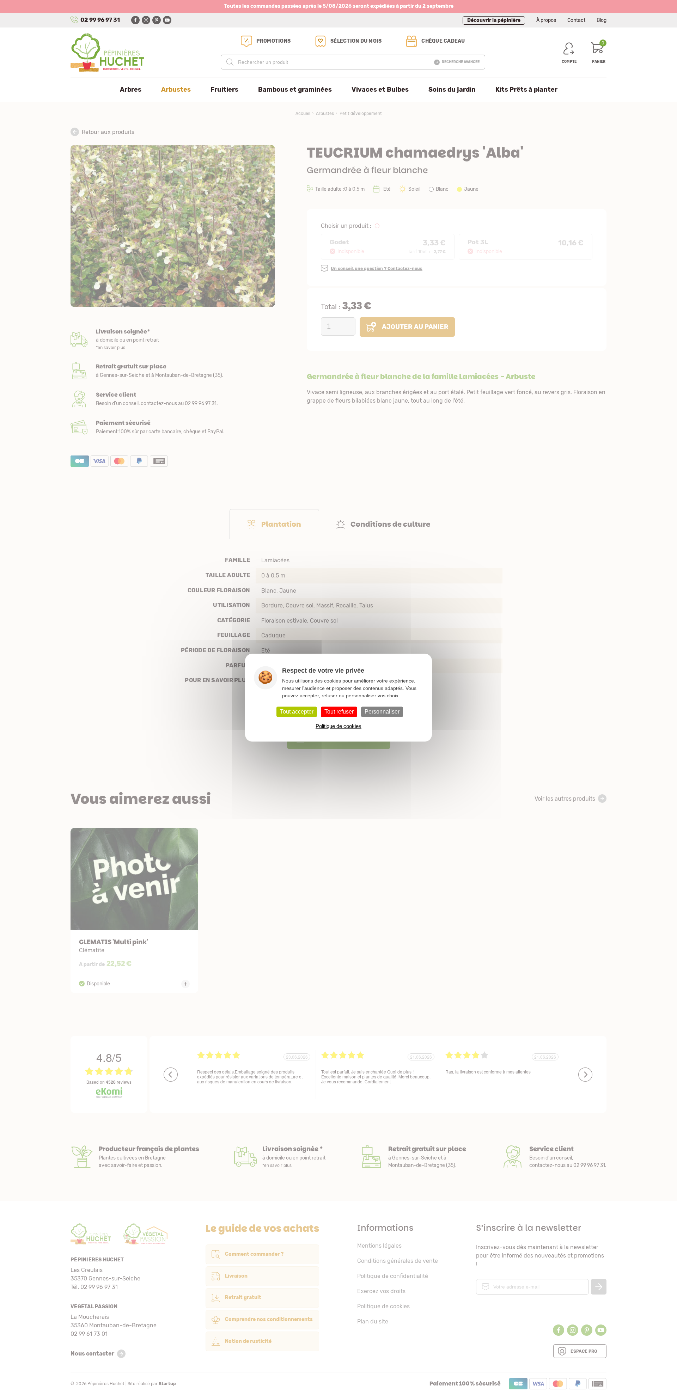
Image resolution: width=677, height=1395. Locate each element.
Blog (601, 20)
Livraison (173, 339)
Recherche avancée (461, 62)
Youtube (167, 20)
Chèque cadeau (443, 41)
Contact (576, 20)
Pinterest (156, 20)
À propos (546, 20)
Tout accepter (296, 712)
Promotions (273, 41)
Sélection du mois (356, 41)
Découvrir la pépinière (493, 20)
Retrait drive (413, 1157)
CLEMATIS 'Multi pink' (134, 910)
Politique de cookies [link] (338, 726)
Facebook (135, 20)
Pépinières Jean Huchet (107, 52)
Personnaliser (382, 712)
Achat (173, 427)
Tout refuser (339, 712)
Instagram (146, 20)
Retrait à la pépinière (173, 370)
